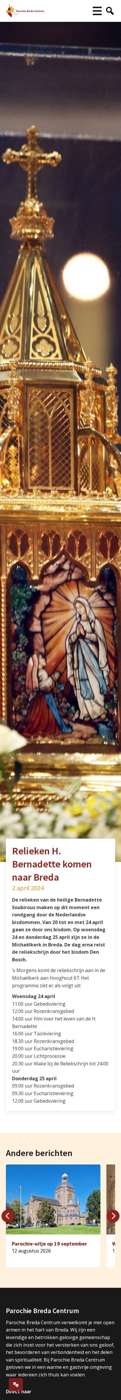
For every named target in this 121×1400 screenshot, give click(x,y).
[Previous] (7, 1216)
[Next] (113, 1216)
